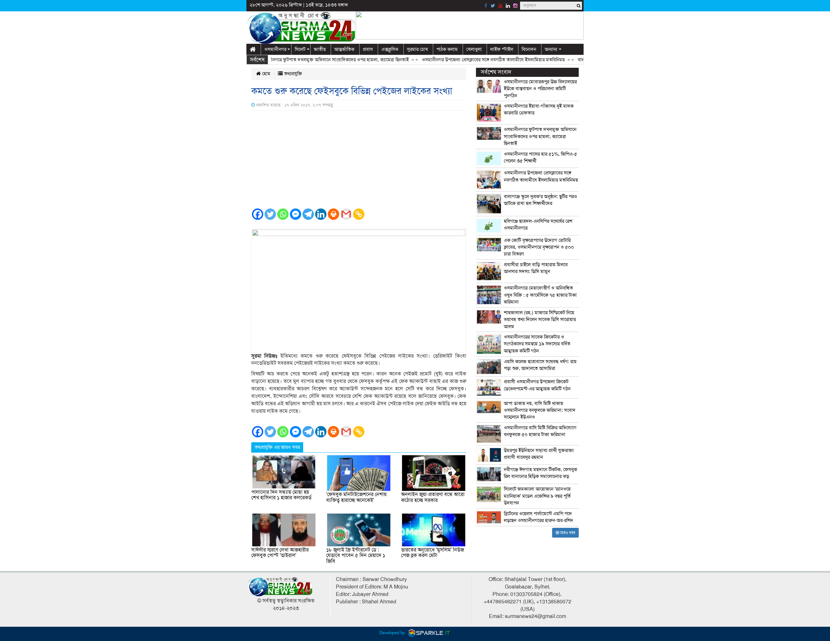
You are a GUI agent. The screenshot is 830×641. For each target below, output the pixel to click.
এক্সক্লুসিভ (389, 49)
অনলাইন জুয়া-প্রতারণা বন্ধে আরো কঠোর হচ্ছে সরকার (433, 497)
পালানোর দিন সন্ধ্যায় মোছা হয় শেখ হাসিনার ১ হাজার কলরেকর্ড (281, 495)
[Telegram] (308, 214)
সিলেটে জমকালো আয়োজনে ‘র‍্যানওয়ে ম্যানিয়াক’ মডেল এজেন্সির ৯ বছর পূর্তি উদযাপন (537, 496)
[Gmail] (346, 214)
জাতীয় (320, 49)
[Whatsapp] (283, 214)
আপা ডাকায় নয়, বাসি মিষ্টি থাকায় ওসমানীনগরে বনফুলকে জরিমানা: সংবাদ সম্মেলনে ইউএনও (539, 410)
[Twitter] (270, 214)
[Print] (333, 214)
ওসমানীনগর (275, 49)
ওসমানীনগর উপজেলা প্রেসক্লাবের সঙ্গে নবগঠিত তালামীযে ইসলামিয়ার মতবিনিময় (478, 60)
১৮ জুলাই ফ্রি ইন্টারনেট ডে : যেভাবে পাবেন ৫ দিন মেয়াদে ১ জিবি (355, 555)
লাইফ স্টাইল (501, 49)
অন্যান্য (551, 49)
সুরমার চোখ (417, 49)
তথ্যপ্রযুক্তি (292, 74)
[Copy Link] (358, 214)
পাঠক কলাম (447, 49)
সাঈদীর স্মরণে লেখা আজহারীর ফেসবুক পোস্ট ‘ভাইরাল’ (280, 553)
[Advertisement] (358, 159)
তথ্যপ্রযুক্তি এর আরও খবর (277, 447)
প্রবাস (368, 49)
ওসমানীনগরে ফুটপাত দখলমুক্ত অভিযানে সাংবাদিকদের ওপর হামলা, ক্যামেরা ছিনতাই (318, 60)
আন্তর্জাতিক (344, 49)
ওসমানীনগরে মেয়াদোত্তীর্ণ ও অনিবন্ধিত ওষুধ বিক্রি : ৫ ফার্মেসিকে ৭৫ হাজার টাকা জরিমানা (540, 295)
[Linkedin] (320, 214)
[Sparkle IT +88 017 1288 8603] (429, 632)
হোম (265, 74)
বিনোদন (529, 49)
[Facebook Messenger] (295, 214)
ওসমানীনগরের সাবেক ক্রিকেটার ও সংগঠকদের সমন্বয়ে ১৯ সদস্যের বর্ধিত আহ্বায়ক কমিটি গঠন (537, 344)
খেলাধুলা (474, 49)
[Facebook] (257, 214)
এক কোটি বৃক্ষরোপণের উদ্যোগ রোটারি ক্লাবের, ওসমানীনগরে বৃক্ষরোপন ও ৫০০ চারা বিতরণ (539, 247)
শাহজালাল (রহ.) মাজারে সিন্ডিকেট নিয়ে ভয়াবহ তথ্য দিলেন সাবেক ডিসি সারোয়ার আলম (540, 319)
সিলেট (300, 49)
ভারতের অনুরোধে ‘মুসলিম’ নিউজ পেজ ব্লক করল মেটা (432, 553)
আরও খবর (567, 532)
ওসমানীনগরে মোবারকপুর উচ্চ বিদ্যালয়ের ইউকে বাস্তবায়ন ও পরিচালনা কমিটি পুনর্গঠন (540, 89)
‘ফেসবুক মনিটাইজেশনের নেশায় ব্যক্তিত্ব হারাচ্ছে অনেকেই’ (356, 497)
